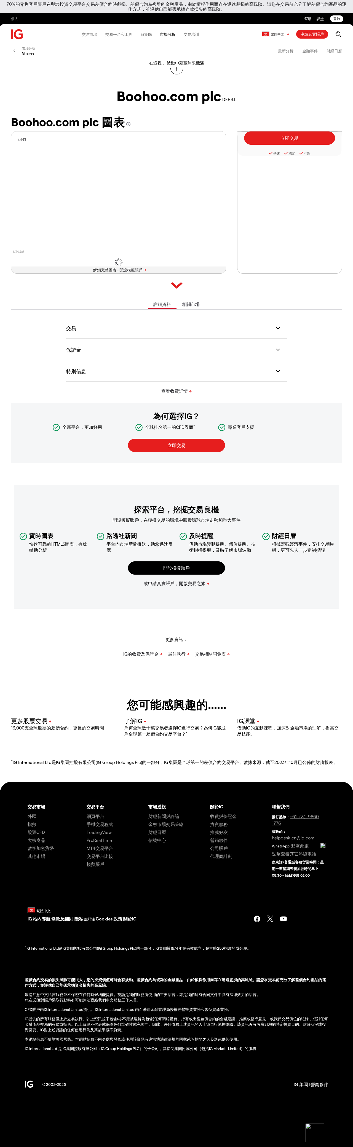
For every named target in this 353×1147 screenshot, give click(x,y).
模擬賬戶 (95, 864)
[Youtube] (283, 919)
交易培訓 (191, 34)
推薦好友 (219, 832)
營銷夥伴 (219, 840)
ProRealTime (99, 840)
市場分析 (167, 34)
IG (30, 918)
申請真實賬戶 (312, 34)
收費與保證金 (223, 816)
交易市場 (89, 34)
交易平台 (95, 806)
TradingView (99, 832)
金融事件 (310, 51)
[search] (338, 34)
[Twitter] (270, 919)
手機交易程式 (100, 824)
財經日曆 (334, 51)
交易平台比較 (100, 856)
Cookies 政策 (109, 918)
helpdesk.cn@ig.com (293, 837)
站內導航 (41, 918)
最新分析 (285, 51)
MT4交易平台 (100, 848)
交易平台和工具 (118, 34)
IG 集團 (301, 1084)
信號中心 (157, 840)
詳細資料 (162, 304)
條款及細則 (62, 918)
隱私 (78, 918)
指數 (32, 824)
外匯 (32, 816)
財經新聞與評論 (163, 816)
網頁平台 (95, 816)
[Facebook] (257, 919)
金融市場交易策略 (166, 824)
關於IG (146, 34)
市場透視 (157, 806)
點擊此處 (300, 845)
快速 (276, 153)
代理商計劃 (221, 856)
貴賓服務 (219, 824)
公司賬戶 (219, 848)
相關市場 (191, 304)
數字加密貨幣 (41, 848)
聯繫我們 (281, 806)
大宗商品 (36, 840)
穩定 (291, 153)
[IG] (17, 34)
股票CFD (36, 832)
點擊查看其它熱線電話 (294, 853)
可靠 (307, 153)
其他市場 (36, 856)
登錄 (336, 19)
